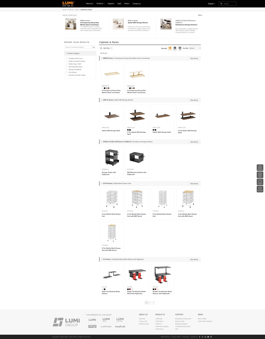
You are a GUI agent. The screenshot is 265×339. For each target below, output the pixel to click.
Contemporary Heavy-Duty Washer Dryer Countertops (89, 24)
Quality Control (144, 324)
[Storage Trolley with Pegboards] (112, 157)
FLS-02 (129, 287)
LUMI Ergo (158, 318)
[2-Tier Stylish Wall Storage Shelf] (137, 115)
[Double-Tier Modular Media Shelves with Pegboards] (163, 275)
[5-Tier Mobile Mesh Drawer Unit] (163, 199)
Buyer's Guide (179, 321)
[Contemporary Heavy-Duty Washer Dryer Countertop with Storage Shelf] (137, 74)
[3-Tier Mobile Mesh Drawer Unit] (112, 199)
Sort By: (186, 48)
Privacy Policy (176, 337)
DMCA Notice (165, 337)
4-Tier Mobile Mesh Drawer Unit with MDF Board (136, 215)
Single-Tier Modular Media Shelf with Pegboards (136, 292)
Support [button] (110, 3)
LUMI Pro (158, 324)
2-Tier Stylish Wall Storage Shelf (136, 133)
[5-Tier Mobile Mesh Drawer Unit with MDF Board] (112, 233)
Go (94, 47)
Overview (142, 318)
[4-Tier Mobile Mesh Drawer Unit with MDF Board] (137, 199)
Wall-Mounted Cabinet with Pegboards (136, 173)
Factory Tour (143, 321)
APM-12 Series (133, 20)
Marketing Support (181, 324)
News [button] (126, 3)
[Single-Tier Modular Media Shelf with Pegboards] (137, 275)
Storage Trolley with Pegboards (109, 173)
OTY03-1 (105, 211)
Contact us (137, 4)
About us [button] (89, 3)
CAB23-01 (105, 169)
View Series (194, 58)
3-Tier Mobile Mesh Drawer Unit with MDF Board (187, 215)
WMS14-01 (105, 86)
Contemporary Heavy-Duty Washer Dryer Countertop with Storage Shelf (136, 92)
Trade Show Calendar (205, 321)
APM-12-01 (105, 127)
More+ (200, 15)
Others (77, 9)
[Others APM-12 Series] (118, 24)
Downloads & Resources (183, 318)
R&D (119, 4)
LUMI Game (159, 329)
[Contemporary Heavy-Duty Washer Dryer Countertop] (112, 74)
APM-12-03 (156, 127)
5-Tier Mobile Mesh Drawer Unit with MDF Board (111, 249)
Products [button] (100, 3)
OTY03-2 (130, 211)
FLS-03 (155, 287)
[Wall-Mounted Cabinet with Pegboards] (137, 157)
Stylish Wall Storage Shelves (138, 22)
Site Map (186, 337)
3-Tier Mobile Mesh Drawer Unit (111, 215)
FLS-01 (104, 287)
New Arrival (70, 15)
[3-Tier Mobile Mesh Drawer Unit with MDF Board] (188, 199)
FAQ (176, 329)
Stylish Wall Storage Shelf (111, 130)
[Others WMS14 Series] (70, 24)
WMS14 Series (85, 20)
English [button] (211, 4)
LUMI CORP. (72, 337)
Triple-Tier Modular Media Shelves (111, 292)
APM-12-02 (131, 127)
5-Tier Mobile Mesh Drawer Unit (162, 215)
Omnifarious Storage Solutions (186, 25)
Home (65, 9)
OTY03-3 (156, 211)
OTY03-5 (105, 245)
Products (71, 9)
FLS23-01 (130, 169)
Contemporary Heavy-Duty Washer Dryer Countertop (111, 91)
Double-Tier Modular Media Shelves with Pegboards (162, 292)
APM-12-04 (182, 127)
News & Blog (202, 318)
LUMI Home (159, 321)
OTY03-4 (181, 211)
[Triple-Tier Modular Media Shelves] (112, 275)
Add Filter (106, 48)
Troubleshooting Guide (182, 326)
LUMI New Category (162, 326)
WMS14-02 (131, 86)
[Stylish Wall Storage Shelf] (112, 115)
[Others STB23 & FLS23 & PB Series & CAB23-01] (165, 24)
